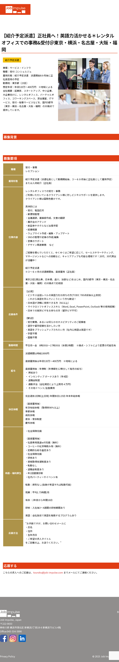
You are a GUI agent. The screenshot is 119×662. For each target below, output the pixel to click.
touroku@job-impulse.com (48, 572)
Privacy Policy (7, 656)
